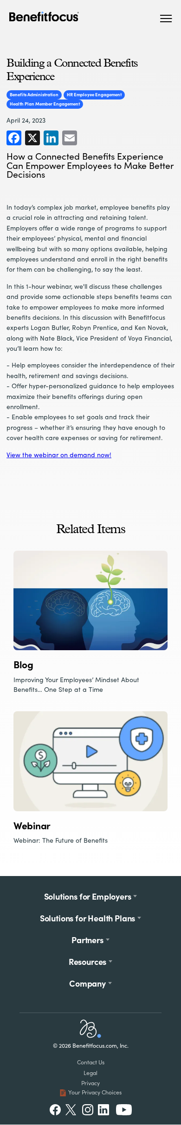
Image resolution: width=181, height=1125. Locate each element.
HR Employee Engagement (94, 94)
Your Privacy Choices (95, 1092)
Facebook (55, 1109)
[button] (166, 18)
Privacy (90, 1083)
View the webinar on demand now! (58, 454)
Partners (87, 939)
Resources (87, 961)
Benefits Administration (34, 94)
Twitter (71, 1109)
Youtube (124, 1109)
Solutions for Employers (87, 896)
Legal (90, 1072)
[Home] (90, 1035)
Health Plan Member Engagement (45, 103)
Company (87, 983)
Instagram (87, 1109)
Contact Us (90, 1062)
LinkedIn (104, 1109)
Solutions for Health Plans (87, 918)
